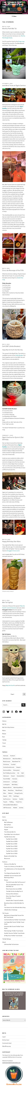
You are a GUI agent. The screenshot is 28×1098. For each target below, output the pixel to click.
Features (4, 862)
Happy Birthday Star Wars (11, 541)
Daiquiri (18, 767)
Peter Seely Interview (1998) (14, 889)
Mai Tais (4, 820)
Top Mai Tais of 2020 (11, 841)
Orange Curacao (8, 827)
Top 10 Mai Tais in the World (11, 834)
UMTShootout (7, 807)
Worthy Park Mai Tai (9, 28)
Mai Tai (4, 724)
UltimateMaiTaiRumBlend (10, 805)
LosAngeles (6, 784)
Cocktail (13, 764)
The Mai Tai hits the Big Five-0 (14, 891)
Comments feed (6, 1043)
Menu (14, 16)
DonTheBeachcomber (9, 773)
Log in (4, 1037)
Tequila (5, 802)
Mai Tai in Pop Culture (8, 727)
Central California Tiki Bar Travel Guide (14, 919)
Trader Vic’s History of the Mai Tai (13, 866)
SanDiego (16, 796)
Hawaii (13, 776)
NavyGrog (10, 790)
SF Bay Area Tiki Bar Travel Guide (13, 935)
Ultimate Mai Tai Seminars (11, 944)
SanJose (15, 799)
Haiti (22, 773)
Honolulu (14, 779)
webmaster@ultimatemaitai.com (11, 1062)
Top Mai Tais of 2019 (11, 839)
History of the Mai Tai (10, 864)
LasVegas (14, 781)
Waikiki (15, 807)
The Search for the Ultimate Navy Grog (14, 907)
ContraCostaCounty (8, 767)
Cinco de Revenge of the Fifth (13, 270)
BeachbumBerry (17, 758)
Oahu (4, 793)
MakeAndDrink (7, 787)
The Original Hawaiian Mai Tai (12, 873)
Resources (7, 858)
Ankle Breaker (19, 355)
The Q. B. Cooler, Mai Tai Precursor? (15, 882)
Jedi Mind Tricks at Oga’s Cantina (14, 85)
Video (4, 746)
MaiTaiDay (15, 784)
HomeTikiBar (6, 779)
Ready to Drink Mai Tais (10, 856)
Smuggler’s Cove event (13, 550)
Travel (4, 743)
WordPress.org (6, 1046)
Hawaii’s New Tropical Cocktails (14, 900)
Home (4, 817)
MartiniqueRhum (18, 787)
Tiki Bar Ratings (6, 939)
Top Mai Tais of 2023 (11, 848)
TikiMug (11, 802)
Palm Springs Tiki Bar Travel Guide (13, 931)
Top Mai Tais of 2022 (11, 846)
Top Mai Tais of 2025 (11, 853)
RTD (10, 796)
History (4, 721)
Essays (6, 880)
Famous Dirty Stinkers (12, 894)
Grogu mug (21, 41)
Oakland (10, 793)
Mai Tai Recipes (8, 822)
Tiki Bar (4, 740)
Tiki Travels (5, 913)
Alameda (5, 755)
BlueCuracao (6, 761)
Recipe (4, 733)
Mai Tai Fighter (7, 602)
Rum (3, 737)
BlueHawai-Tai (16, 761)
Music (4, 730)
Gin (18, 773)
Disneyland (16, 770)
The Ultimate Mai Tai (10, 832)
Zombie (21, 807)
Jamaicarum (6, 781)
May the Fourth (10, 685)
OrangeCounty (19, 793)
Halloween (6, 776)
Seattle (21, 799)
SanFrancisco (7, 799)
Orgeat (5, 796)
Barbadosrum (7, 758)
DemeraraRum (7, 770)
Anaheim (12, 755)
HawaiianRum (20, 776)
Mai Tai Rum (7, 824)
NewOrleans (18, 790)
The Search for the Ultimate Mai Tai (12, 4)
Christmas (6, 764)
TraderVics (19, 802)
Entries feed (5, 1040)
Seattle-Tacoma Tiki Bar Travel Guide (14, 933)
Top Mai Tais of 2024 (11, 851)
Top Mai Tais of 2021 (11, 844)
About (4, 942)
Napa (4, 790)
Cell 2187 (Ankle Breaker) (11, 346)
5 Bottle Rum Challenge (10, 910)
